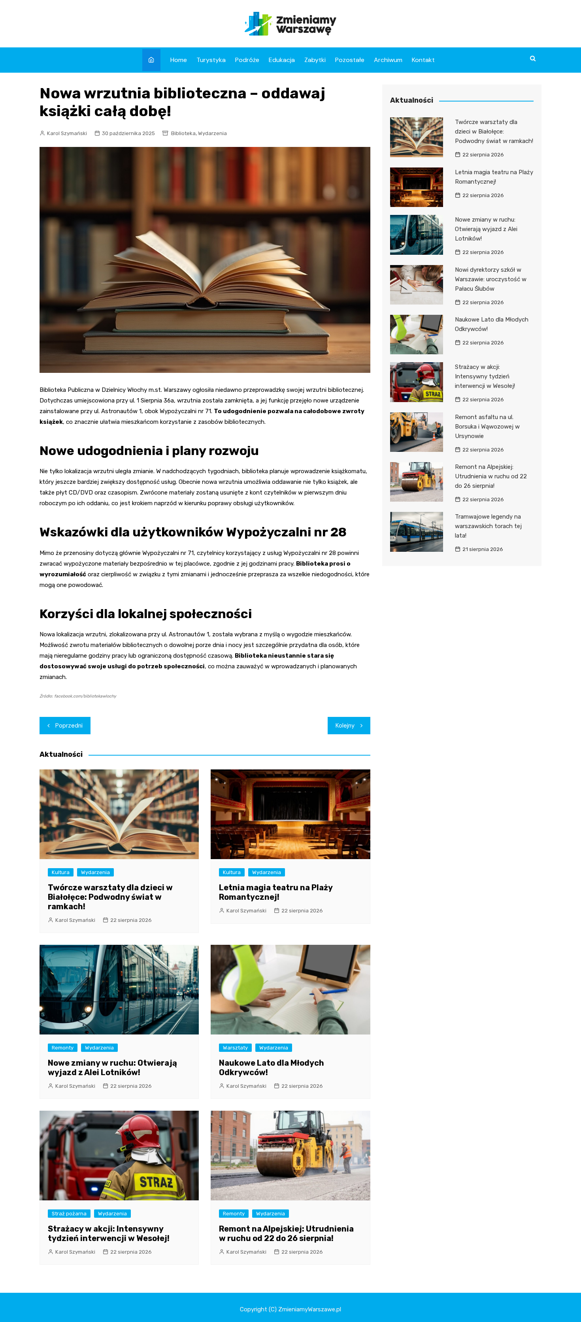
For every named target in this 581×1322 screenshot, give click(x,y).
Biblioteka (183, 133)
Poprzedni (69, 726)
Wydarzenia (212, 133)
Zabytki (315, 60)
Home (178, 60)
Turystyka (211, 60)
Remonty (63, 1048)
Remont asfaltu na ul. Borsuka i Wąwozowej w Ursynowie (487, 427)
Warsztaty (235, 1048)
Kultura (61, 872)
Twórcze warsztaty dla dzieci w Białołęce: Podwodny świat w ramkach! (110, 897)
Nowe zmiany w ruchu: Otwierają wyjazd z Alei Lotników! (112, 1067)
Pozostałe (349, 60)
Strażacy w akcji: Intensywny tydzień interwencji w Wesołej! (109, 1233)
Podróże (247, 60)
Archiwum (388, 60)
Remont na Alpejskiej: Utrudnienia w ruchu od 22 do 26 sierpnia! (286, 1233)
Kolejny (345, 726)
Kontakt (423, 60)
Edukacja (282, 60)
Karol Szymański (67, 133)
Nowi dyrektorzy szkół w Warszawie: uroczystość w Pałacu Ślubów (490, 279)
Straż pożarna (69, 1214)
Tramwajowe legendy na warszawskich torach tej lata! (488, 526)
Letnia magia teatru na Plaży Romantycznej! (275, 892)
